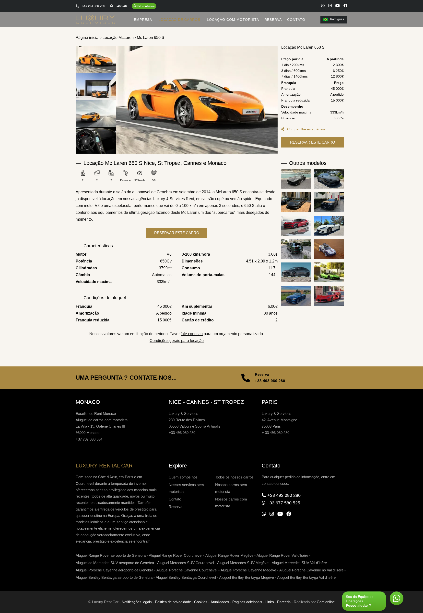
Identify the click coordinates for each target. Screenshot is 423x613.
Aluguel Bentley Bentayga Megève (246, 577)
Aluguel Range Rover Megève (229, 555)
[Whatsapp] (323, 5)
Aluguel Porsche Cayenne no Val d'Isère (311, 570)
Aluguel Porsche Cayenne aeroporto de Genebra (114, 570)
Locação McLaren (118, 37)
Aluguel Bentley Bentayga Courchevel (186, 577)
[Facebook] (345, 5)
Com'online (326, 602)
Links (269, 602)
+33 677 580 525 (283, 502)
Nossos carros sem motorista (231, 488)
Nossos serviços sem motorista (186, 488)
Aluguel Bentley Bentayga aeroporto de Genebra (114, 577)
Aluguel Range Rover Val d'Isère (282, 555)
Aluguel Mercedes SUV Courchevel (185, 563)
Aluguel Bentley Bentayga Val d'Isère (306, 577)
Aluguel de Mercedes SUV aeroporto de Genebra (115, 563)
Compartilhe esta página (305, 129)
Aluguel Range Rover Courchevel (175, 555)
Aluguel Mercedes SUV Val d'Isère (299, 563)
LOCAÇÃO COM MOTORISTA (233, 20)
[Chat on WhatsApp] (144, 6)
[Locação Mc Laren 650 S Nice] (197, 100)
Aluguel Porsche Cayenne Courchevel (186, 570)
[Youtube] (337, 5)
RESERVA (273, 20)
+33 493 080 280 (270, 381)
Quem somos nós (183, 477)
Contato (175, 499)
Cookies (200, 602)
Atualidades (220, 602)
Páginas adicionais (247, 602)
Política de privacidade (173, 602)
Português (337, 19)
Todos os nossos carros (234, 477)
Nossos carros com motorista (231, 502)
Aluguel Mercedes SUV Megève (243, 563)
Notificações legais (137, 602)
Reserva (175, 507)
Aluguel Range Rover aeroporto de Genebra (111, 555)
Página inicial (87, 37)
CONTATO (296, 20)
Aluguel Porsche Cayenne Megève (248, 570)
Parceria (284, 602)
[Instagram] (330, 5)
